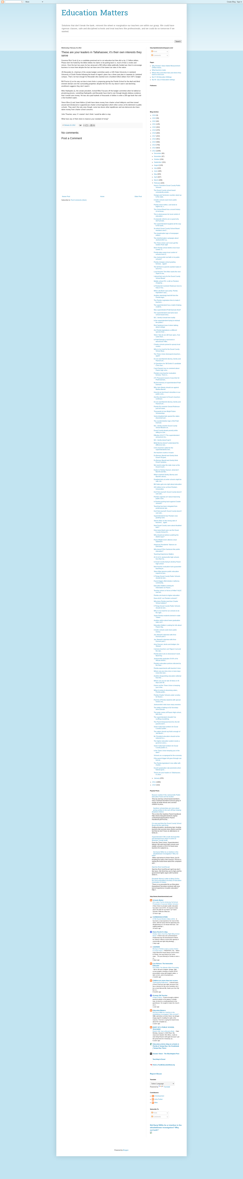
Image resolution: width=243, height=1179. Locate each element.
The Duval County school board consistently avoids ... (165, 191)
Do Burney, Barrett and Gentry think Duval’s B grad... (166, 456)
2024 (154, 115)
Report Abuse (156, 1074)
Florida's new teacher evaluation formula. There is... (165, 374)
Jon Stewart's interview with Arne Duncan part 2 (165, 640)
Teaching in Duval (159, 1059)
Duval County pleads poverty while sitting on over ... (166, 431)
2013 (154, 148)
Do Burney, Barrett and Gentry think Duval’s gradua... (166, 461)
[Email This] (84, 125)
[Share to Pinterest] (94, 125)
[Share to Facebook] (91, 125)
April (156, 177)
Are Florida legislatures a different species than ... (165, 331)
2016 (154, 139)
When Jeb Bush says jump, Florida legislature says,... (166, 291)
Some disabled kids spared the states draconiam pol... (166, 417)
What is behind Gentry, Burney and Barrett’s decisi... (166, 475)
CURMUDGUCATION (160, 917)
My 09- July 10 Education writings (163, 80)
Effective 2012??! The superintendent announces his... (166, 436)
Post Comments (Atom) (79, 200)
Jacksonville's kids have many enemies (167, 704)
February (157, 183)
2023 (154, 118)
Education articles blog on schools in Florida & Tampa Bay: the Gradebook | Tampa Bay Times (166, 1046)
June (156, 171)
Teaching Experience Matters (164, 554)
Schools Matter (158, 900)
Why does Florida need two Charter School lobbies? (166, 602)
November (158, 156)
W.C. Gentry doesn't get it (162, 440)
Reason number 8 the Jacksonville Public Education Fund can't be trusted (166, 796)
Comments (157, 55)
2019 (154, 130)
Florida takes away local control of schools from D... (165, 253)
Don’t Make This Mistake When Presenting (166, 967)
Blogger (125, 1150)
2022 (154, 121)
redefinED (156, 947)
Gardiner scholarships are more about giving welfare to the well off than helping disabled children (166, 810)
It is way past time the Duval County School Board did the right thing (166, 824)
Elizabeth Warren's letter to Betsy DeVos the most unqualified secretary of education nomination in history (166, 880)
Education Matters (94, 13)
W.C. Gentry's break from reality (164, 318)
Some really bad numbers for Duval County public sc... (166, 747)
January (157, 778)
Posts (155, 51)
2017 (154, 136)
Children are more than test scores (165, 980)
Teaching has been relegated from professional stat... (165, 507)
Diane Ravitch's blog (160, 932)
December (158, 153)
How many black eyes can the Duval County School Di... (166, 531)
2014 (154, 145)
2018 (154, 133)
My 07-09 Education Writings (162, 77)
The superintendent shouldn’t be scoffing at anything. (165, 718)
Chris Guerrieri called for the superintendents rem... (163, 448)
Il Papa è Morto (157, 997)
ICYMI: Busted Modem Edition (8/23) (164, 919)
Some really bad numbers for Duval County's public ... (166, 727)
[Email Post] (80, 125)
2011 (154, 782)
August (156, 165)
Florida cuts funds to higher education (167, 595)
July (155, 168)
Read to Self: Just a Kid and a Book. (164, 1031)
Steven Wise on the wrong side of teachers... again (165, 521)
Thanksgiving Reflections (160, 982)
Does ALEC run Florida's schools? (165, 598)
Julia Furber (158, 1099)
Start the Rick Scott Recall (161, 867)
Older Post (138, 196)
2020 (154, 127)
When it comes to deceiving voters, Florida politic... (166, 691)
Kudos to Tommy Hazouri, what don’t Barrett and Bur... (166, 471)
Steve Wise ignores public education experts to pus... (166, 572)
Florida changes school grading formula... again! (165, 263)
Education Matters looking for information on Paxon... (164, 586)
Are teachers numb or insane (164, 453)
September (158, 162)
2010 (154, 785)
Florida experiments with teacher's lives (167, 668)
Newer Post (66, 196)
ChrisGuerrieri (159, 1096)
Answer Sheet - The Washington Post (166, 1054)
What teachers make (159, 70)
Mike (156, 1102)
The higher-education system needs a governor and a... (167, 742)
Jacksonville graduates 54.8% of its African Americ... (166, 659)
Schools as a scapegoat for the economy (168, 755)
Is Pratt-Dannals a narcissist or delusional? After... (164, 340)
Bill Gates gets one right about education (168, 484)
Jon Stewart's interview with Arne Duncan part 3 (165, 635)
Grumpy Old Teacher (160, 995)
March (156, 180)
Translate (167, 1087)
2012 (154, 151)
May (155, 174)
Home (102, 196)
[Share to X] (89, 125)
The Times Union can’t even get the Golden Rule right (166, 244)
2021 (154, 124)
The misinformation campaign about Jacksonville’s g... (166, 239)
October (157, 159)
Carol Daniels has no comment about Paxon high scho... (166, 369)
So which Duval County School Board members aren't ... (167, 229)
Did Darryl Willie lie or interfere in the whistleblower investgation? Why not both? (165, 854)
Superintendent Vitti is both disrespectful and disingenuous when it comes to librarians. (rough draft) (165, 838)
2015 (154, 142)
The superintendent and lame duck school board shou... (166, 313)
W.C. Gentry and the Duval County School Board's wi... (165, 426)
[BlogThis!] (86, 125)
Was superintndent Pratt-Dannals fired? (167, 310)
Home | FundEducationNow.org (164, 1065)
